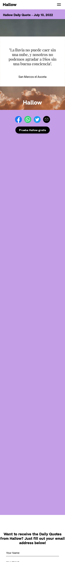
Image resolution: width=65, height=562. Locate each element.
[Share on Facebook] (18, 119)
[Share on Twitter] (37, 119)
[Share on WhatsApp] (27, 119)
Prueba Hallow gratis (32, 130)
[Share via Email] (46, 119)
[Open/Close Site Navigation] (59, 5)
